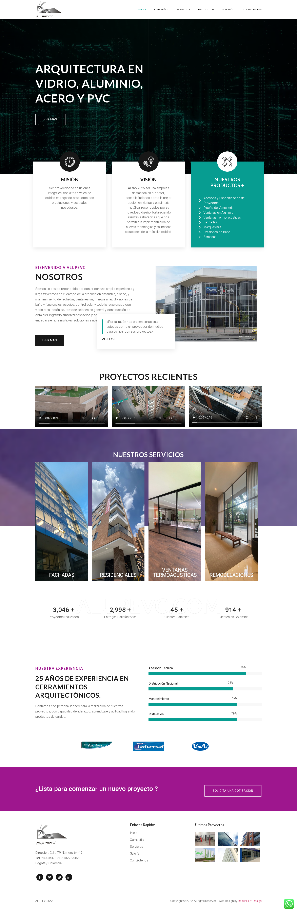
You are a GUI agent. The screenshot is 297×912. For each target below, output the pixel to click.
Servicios (183, 9)
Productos (206, 9)
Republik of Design (250, 901)
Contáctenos (252, 9)
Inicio (142, 9)
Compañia (161, 9)
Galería (228, 9)
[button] (50, 119)
